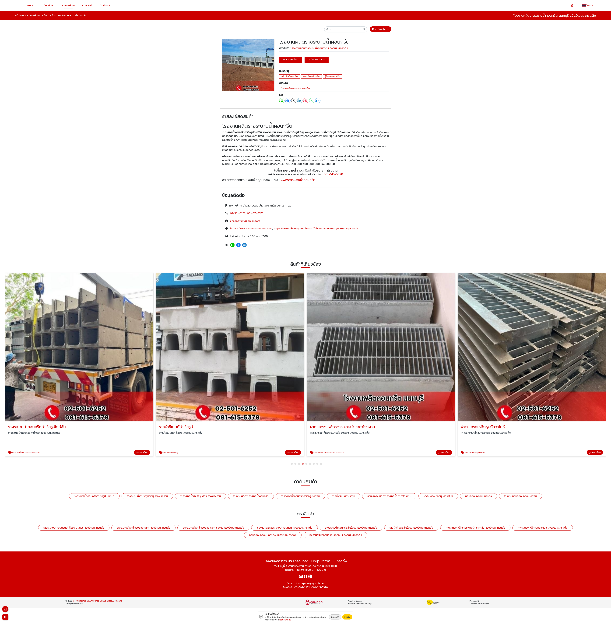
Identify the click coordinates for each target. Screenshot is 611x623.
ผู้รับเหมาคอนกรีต (332, 76)
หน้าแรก (31, 5)
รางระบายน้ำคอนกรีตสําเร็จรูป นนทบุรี (94, 496)
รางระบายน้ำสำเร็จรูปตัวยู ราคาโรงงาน (147, 496)
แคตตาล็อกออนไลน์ (37, 15)
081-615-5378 (333, 174)
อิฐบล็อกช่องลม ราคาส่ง (478, 496)
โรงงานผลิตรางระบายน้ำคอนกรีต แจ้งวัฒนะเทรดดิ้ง (320, 48)
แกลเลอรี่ (87, 5)
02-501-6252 (238, 213)
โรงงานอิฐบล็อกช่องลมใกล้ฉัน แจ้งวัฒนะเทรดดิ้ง (335, 535)
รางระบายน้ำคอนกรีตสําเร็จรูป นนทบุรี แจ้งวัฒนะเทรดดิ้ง (73, 528)
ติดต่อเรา (105, 5)
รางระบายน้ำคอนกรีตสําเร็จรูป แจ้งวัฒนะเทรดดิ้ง (351, 528)
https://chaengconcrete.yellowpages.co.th (331, 229)
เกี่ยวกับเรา (49, 5)
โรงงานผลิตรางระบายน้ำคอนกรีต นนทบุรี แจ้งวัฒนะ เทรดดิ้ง (97, 600)
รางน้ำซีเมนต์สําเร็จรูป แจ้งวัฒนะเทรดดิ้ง (411, 528)
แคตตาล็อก (68, 5)
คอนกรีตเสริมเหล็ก (311, 76)
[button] (292, 464)
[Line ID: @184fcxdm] (232, 245)
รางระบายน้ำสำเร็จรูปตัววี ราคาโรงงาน (200, 496)
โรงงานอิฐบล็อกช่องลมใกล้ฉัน (520, 496)
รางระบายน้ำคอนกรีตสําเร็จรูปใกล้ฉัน (300, 496)
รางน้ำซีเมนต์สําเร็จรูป (343, 496)
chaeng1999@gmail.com (245, 221)
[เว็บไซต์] (244, 245)
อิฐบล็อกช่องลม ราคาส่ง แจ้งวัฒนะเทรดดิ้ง (272, 535)
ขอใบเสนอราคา (317, 60)
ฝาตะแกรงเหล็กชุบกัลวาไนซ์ (438, 496)
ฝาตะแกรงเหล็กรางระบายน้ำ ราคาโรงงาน (389, 496)
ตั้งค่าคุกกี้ (335, 617)
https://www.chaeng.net (289, 229)
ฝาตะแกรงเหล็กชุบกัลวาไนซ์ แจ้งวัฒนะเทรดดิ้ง (543, 528)
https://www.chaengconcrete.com (251, 229)
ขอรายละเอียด (290, 60)
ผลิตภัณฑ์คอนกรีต (289, 76)
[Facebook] (238, 245)
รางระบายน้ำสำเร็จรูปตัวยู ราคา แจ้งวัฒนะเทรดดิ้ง (143, 528)
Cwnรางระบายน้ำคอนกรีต (298, 179)
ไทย (588, 5)
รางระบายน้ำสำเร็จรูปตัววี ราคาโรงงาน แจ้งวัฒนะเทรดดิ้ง (213, 528)
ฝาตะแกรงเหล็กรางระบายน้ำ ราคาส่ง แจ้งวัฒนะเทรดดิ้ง (475, 528)
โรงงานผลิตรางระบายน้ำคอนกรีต (295, 88)
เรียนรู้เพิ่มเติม (285, 619)
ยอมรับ (347, 617)
